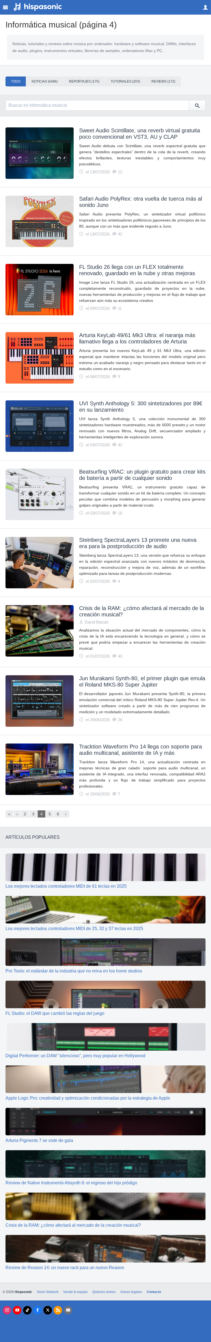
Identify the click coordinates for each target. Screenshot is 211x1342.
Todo (15, 81)
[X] (47, 1310)
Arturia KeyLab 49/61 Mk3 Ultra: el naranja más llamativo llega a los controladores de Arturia (137, 338)
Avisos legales (131, 1292)
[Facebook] (37, 1310)
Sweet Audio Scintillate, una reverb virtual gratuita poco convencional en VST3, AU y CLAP (139, 133)
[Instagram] (7, 1310)
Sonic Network (48, 1292)
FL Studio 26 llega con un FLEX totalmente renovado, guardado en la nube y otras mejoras (137, 270)
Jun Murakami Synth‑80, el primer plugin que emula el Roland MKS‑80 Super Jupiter (142, 681)
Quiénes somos (104, 1292)
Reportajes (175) (84, 81)
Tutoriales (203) (125, 81)
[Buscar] (197, 105)
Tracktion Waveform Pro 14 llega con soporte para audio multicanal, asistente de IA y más (140, 750)
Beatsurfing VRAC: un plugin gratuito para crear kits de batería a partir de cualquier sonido (142, 475)
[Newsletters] (68, 1310)
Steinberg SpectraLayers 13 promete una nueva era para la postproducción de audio (137, 543)
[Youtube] (17, 1310)
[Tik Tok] (27, 1310)
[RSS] (58, 1310)
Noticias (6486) (45, 81)
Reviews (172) (163, 81)
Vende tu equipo (75, 1292)
